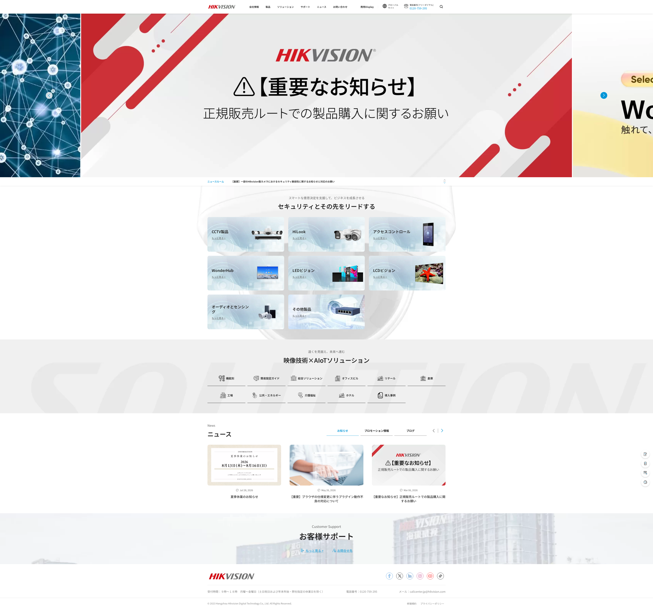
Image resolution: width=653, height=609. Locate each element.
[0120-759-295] (645, 482)
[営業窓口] (645, 454)
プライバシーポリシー (432, 603)
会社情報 (254, 7)
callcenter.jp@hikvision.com (428, 591)
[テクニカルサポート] (645, 463)
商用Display (367, 7)
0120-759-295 (418, 8)
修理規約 (412, 603)
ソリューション (285, 7)
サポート (305, 7)
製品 (268, 7)
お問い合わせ (340, 7)
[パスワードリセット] (645, 473)
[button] (49, 95)
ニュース (321, 7)
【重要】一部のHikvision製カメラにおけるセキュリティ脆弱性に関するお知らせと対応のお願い (283, 181)
